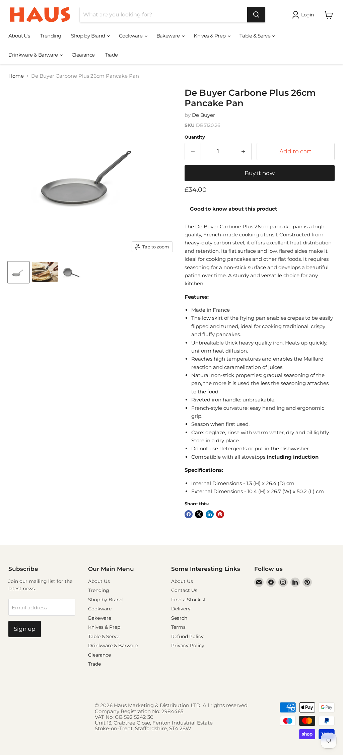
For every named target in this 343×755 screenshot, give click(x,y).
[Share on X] (199, 514)
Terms (178, 627)
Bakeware (168, 35)
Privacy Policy (187, 646)
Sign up (25, 628)
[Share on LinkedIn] (210, 514)
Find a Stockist (188, 600)
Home (16, 76)
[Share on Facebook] (189, 514)
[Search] (256, 14)
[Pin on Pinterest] (220, 514)
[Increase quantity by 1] (243, 151)
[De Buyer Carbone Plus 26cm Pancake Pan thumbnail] (18, 272)
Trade (111, 55)
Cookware (131, 35)
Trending (50, 35)
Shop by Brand (88, 35)
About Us (19, 35)
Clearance (83, 55)
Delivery (181, 609)
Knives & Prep (210, 35)
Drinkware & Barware (33, 55)
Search (179, 618)
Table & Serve (255, 35)
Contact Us (184, 590)
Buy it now (260, 173)
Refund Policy (187, 636)
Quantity (195, 137)
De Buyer (203, 115)
